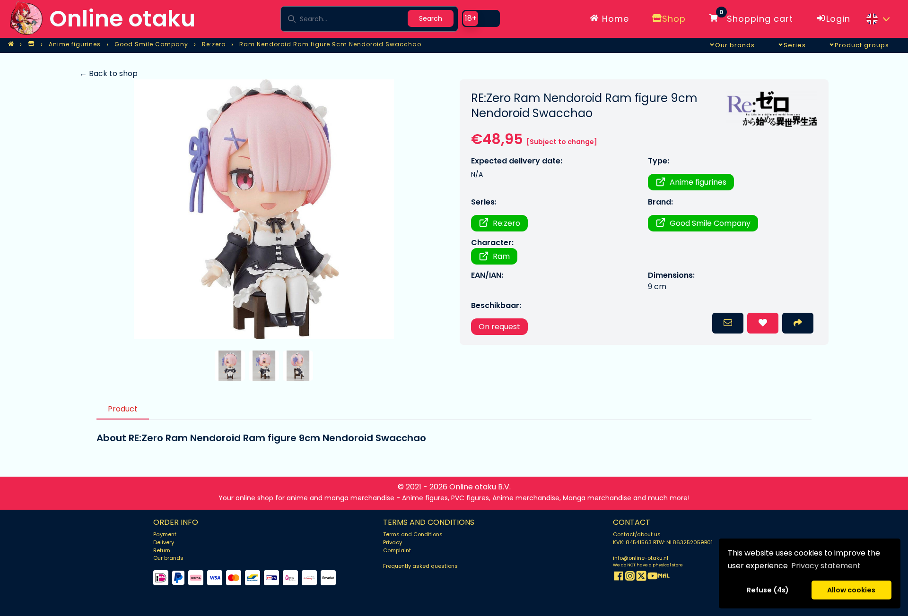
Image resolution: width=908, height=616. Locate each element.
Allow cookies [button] (851, 590)
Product (123, 408)
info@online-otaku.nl (640, 558)
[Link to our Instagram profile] (630, 577)
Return (161, 550)
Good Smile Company (710, 223)
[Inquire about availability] (727, 323)
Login (838, 19)
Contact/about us (637, 534)
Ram (501, 256)
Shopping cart (756, 17)
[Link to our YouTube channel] (652, 577)
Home (614, 19)
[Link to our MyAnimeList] (664, 577)
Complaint (397, 550)
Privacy (392, 542)
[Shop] (31, 44)
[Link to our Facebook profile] (618, 577)
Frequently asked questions (420, 566)
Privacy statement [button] (826, 565)
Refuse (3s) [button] (768, 590)
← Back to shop (108, 73)
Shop (674, 19)
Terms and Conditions (413, 534)
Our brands (168, 558)
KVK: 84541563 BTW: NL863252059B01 (663, 542)
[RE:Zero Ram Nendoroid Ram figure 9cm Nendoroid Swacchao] (263, 209)
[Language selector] (877, 18)
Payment (164, 534)
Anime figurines (698, 182)
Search (430, 18)
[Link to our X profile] (641, 577)
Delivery (163, 542)
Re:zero (506, 223)
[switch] (481, 18)
